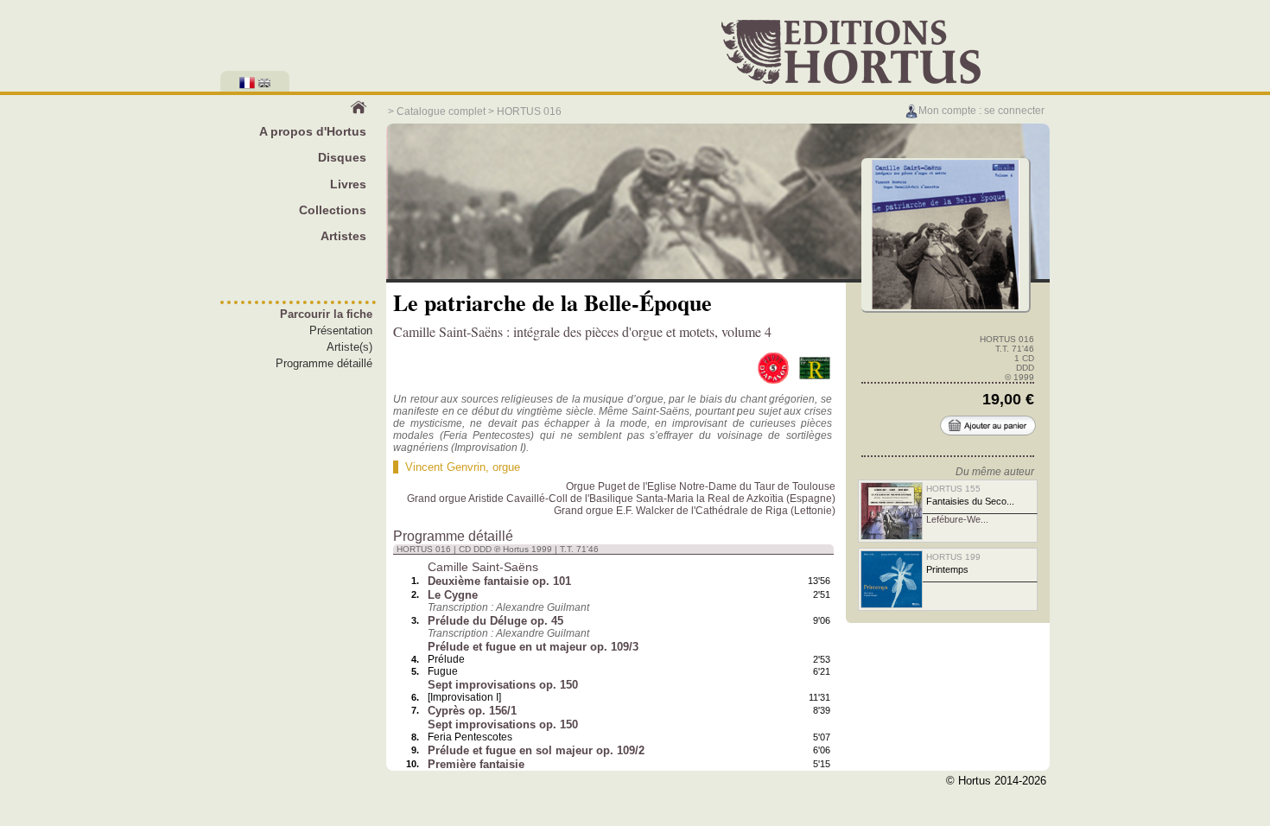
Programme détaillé (324, 363)
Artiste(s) (349, 346)
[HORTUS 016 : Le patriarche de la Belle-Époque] (945, 307)
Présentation (340, 330)
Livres (348, 184)
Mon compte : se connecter (981, 111)
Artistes (343, 236)
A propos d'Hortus (312, 131)
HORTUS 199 (953, 557)
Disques (342, 157)
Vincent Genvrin (445, 467)
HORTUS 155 (953, 488)
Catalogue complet (441, 111)
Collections (332, 210)
